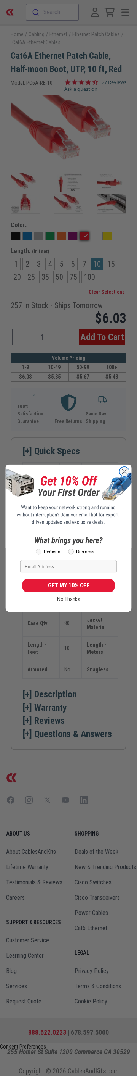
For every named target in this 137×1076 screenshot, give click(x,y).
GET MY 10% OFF (68, 585)
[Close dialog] (124, 471)
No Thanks (68, 599)
